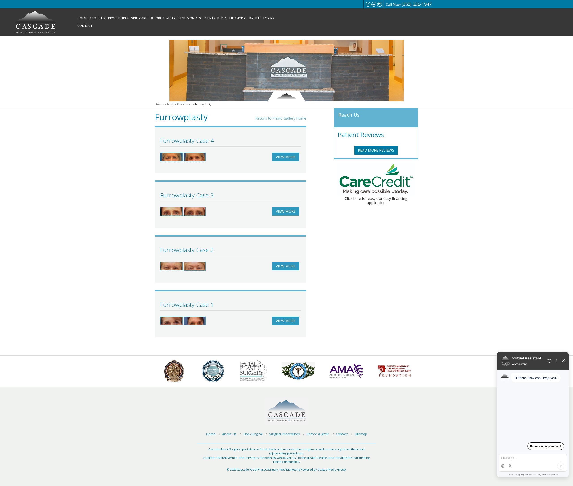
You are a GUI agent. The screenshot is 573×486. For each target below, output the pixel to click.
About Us (97, 18)
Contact (84, 25)
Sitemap (361, 434)
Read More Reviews (376, 150)
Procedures (118, 18)
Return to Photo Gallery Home (280, 118)
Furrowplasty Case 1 (187, 305)
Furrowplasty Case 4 (187, 141)
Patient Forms (261, 18)
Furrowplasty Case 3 (187, 195)
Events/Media (215, 18)
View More (286, 156)
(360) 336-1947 (417, 4)
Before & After (163, 18)
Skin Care (139, 18)
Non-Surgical (253, 434)
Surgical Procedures (179, 104)
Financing (237, 18)
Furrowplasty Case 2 (187, 250)
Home (82, 18)
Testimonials (189, 18)
